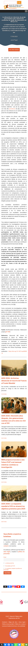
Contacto (4, 622)
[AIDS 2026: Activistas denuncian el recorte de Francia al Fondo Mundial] (14, 374)
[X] (5, 587)
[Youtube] (18, 587)
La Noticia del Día (9, 563)
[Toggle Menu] (26, 11)
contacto (6, 546)
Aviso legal (22, 622)
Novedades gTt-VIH (10, 566)
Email (5, 557)
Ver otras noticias (14, 49)
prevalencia (12, 108)
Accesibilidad (21, 626)
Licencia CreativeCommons (9, 626)
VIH (24, 57)
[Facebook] (10, 587)
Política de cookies (20, 624)
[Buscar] (19, 2)
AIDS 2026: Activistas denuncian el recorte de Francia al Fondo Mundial (14, 380)
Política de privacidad (8, 624)
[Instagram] (14, 587)
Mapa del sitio (13, 622)
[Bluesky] (23, 587)
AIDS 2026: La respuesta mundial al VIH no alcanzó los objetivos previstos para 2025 (13, 506)
